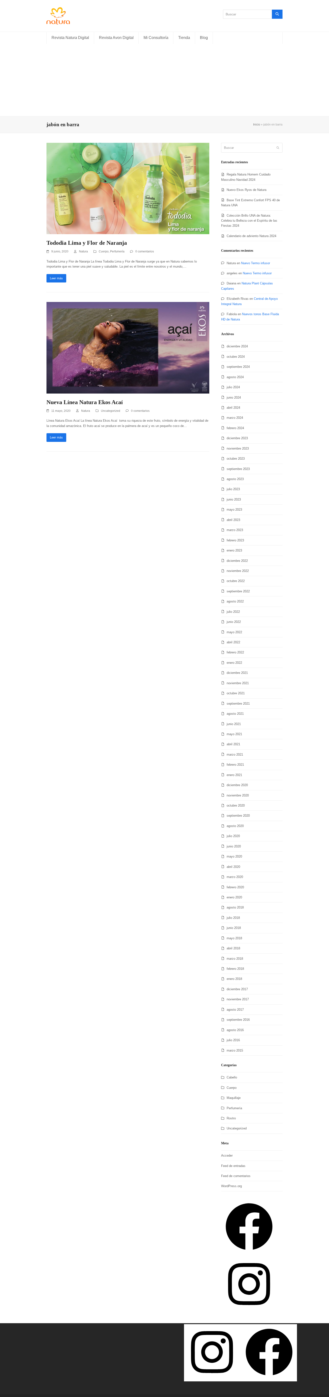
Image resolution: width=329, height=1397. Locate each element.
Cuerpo (104, 251)
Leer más (56, 278)
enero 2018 (234, 979)
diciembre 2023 (237, 438)
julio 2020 (233, 836)
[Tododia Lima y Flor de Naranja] (127, 188)
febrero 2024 (235, 428)
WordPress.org (231, 1186)
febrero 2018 (235, 969)
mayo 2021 (234, 734)
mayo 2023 (234, 509)
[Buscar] (277, 14)
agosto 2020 (235, 826)
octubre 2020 (236, 805)
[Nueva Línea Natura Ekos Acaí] (127, 347)
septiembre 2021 (238, 703)
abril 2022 (233, 642)
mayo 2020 (234, 856)
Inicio (256, 124)
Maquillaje (234, 1098)
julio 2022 (233, 612)
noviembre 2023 (238, 448)
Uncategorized (110, 411)
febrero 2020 (235, 887)
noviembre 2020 (238, 795)
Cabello (232, 1077)
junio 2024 (234, 397)
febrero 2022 (235, 652)
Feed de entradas (233, 1166)
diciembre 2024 (237, 346)
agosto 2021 (235, 713)
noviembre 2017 (238, 999)
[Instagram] (249, 1311)
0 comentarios (144, 251)
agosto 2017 (235, 1009)
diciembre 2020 (237, 785)
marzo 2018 (235, 958)
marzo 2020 (235, 877)
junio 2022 (234, 622)
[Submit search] (277, 147)
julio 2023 (233, 489)
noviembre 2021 (238, 683)
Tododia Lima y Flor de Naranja (86, 243)
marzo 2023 (235, 530)
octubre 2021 (236, 693)
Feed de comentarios (235, 1176)
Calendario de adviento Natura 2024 (251, 236)
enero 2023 (234, 550)
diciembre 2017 (237, 989)
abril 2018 (233, 948)
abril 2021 (233, 744)
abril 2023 (233, 520)
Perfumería (117, 251)
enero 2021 (234, 775)
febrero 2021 (235, 764)
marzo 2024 (235, 418)
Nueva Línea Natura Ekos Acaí (84, 402)
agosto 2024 (235, 377)
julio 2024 (233, 387)
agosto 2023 (235, 479)
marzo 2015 (235, 1050)
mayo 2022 (234, 632)
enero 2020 (234, 897)
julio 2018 (233, 918)
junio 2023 (234, 499)
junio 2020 (234, 846)
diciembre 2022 (237, 561)
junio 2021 (234, 724)
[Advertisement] (164, 80)
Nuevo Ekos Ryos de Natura (246, 190)
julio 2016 (233, 1040)
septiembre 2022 (238, 591)
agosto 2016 (235, 1030)
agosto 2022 (235, 601)
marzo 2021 (235, 754)
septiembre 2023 (238, 469)
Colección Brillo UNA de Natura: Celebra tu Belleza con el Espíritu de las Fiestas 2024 (249, 221)
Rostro (231, 1118)
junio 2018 (234, 928)
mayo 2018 (234, 938)
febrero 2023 (235, 540)
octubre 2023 (236, 458)
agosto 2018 (235, 907)
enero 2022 (234, 662)
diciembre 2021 (237, 673)
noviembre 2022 (238, 571)
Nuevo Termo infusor (255, 263)
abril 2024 (233, 407)
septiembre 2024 (238, 367)
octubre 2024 (236, 356)
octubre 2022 (236, 581)
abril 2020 (233, 867)
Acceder (227, 1155)
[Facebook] (249, 1253)
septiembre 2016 (238, 1019)
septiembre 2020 (238, 815)
